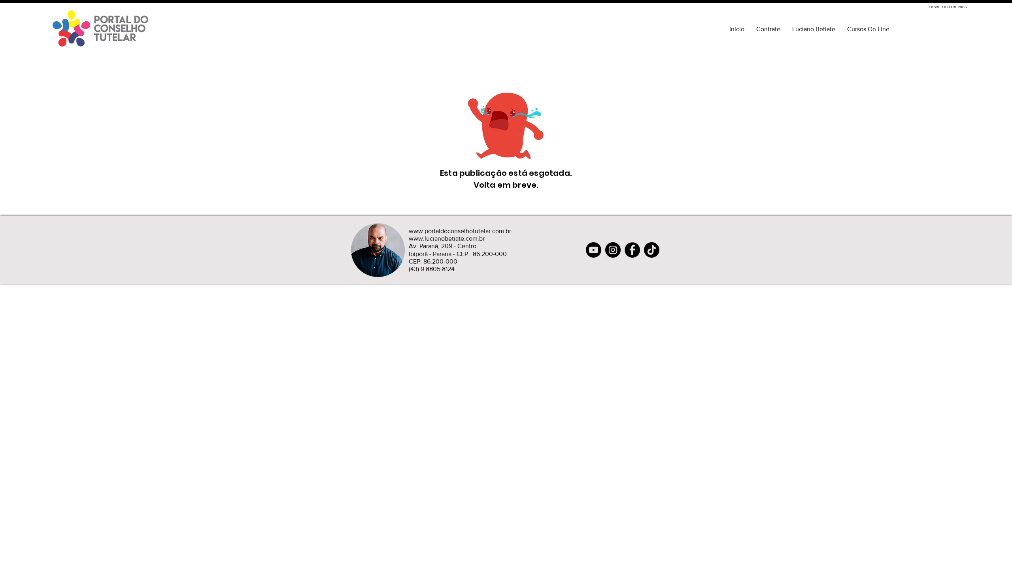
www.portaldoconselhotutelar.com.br (460, 231)
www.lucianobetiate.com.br (447, 238)
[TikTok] (651, 250)
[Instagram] (613, 250)
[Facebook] (632, 250)
